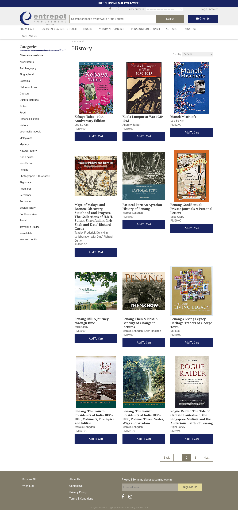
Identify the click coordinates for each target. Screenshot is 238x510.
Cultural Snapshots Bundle (60, 29)
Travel (23, 220)
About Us (191, 29)
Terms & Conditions (81, 498)
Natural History (28, 150)
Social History (28, 207)
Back (167, 457)
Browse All (27, 29)
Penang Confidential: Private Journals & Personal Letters (191, 209)
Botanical (25, 80)
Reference (26, 195)
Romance (25, 201)
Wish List (28, 486)
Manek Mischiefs (183, 117)
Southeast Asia (28, 214)
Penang (24, 169)
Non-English (26, 157)
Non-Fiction (26, 163)
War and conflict (29, 239)
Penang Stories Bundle (146, 29)
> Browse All (78, 41)
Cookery (24, 93)
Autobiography (28, 68)
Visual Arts (26, 233)
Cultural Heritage (29, 99)
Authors (172, 29)
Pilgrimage (26, 182)
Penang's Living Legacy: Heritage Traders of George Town (191, 323)
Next (206, 457)
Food (23, 112)
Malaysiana (26, 138)
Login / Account (209, 9)
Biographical (27, 74)
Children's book (28, 87)
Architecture (27, 61)
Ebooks (88, 29)
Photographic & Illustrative (35, 176)
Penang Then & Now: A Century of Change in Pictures (140, 323)
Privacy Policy (78, 492)
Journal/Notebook (30, 131)
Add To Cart (96, 136)
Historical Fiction (29, 118)
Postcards (26, 188)
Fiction (23, 106)
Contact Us (29, 36)
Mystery (24, 144)
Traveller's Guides (30, 227)
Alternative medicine (31, 55)
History (24, 125)
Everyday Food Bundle (112, 29)
